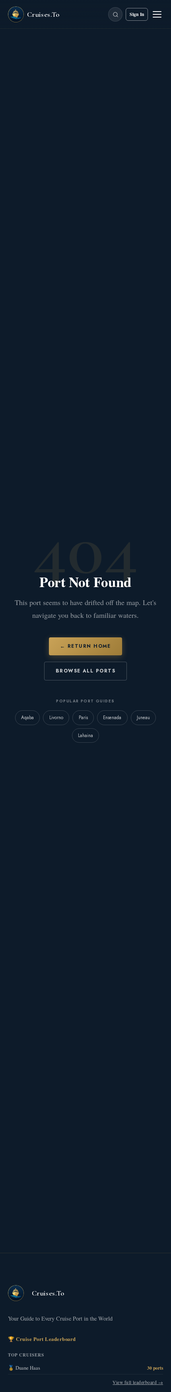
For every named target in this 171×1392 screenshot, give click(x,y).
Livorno (56, 717)
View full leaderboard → (138, 1382)
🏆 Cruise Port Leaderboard (42, 1339)
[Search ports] (115, 14)
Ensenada (112, 717)
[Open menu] (157, 14)
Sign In (137, 14)
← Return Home (85, 646)
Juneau (143, 717)
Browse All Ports (85, 670)
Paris (83, 717)
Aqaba (27, 717)
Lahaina (85, 735)
